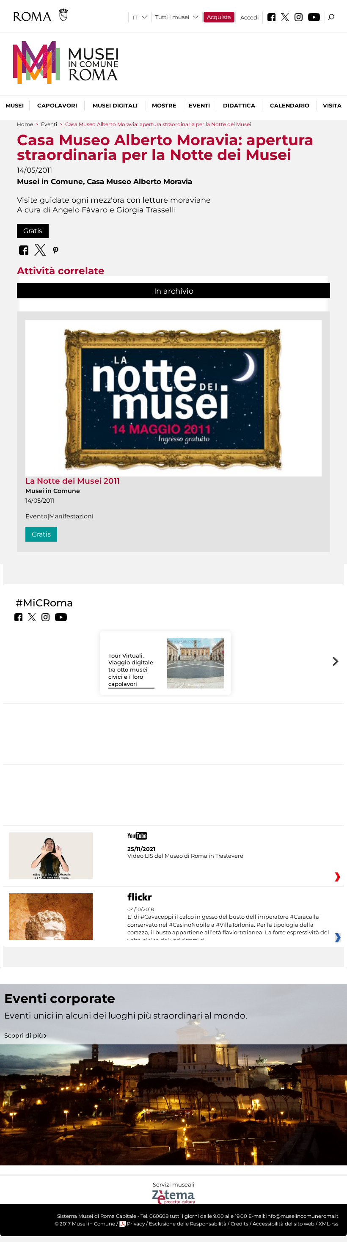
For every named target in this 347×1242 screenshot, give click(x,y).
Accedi (249, 17)
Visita (332, 105)
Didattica (239, 105)
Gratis (32, 231)
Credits (239, 1224)
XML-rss (329, 1224)
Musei (15, 105)
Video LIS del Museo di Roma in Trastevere (185, 855)
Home (25, 124)
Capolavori (57, 105)
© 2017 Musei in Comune (85, 1224)
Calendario (289, 105)
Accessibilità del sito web (283, 1224)
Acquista (219, 17)
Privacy (136, 1224)
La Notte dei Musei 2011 (72, 481)
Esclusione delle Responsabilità (187, 1224)
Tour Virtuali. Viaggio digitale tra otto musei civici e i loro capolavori (130, 670)
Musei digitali (115, 105)
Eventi (199, 105)
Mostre (164, 105)
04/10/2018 (228, 925)
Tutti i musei (172, 17)
